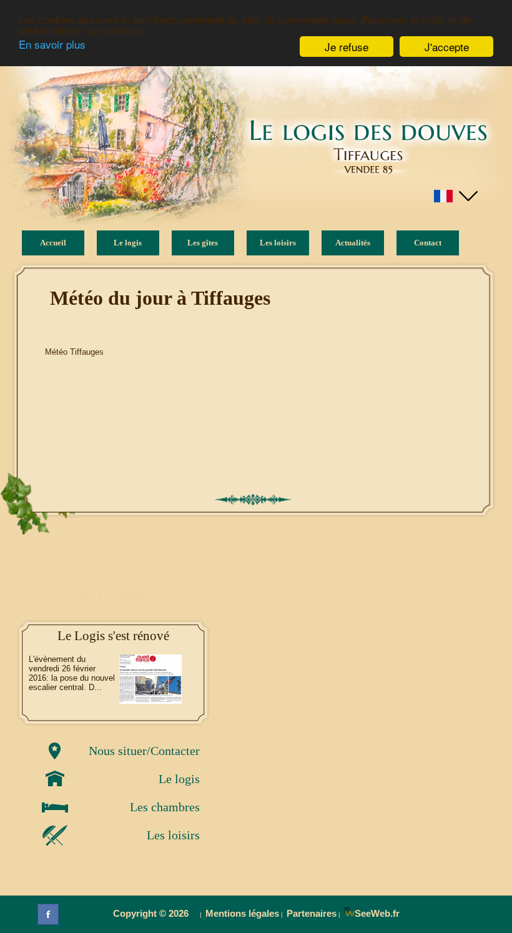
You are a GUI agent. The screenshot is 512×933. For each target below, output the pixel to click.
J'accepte (447, 46)
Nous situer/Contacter (144, 751)
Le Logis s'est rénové (113, 635)
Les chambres (165, 807)
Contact (427, 242)
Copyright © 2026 (154, 913)
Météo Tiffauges (74, 352)
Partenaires (312, 913)
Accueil (53, 242)
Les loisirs (173, 835)
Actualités (352, 242)
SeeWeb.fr (377, 913)
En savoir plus (52, 44)
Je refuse (346, 46)
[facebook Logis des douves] (48, 914)
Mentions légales (242, 913)
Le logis (179, 779)
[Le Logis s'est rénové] (150, 678)
